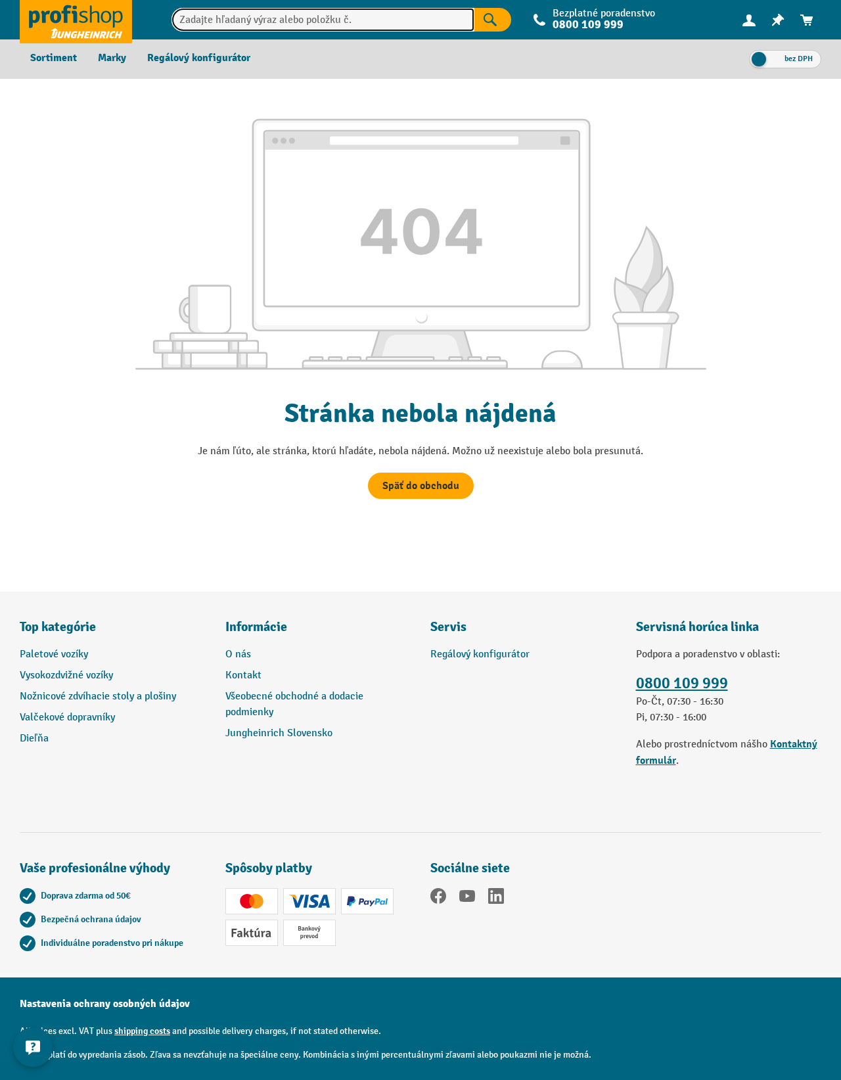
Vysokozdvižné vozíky (66, 675)
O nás (238, 654)
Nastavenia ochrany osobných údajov (105, 1003)
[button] (523, 632)
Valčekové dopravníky (67, 717)
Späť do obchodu (420, 485)
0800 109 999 (682, 683)
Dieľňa (34, 738)
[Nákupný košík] (806, 20)
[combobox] (323, 20)
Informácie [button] (256, 627)
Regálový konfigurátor (480, 654)
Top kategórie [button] (58, 627)
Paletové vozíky (54, 654)
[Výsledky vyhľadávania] (492, 20)
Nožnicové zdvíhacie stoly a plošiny (98, 696)
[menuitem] (749, 20)
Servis (448, 627)
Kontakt (243, 675)
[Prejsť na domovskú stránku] (76, 19)
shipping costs (142, 1031)
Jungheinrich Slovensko (278, 733)
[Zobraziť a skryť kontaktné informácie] (33, 1047)
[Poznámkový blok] (777, 20)
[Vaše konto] (749, 19)
